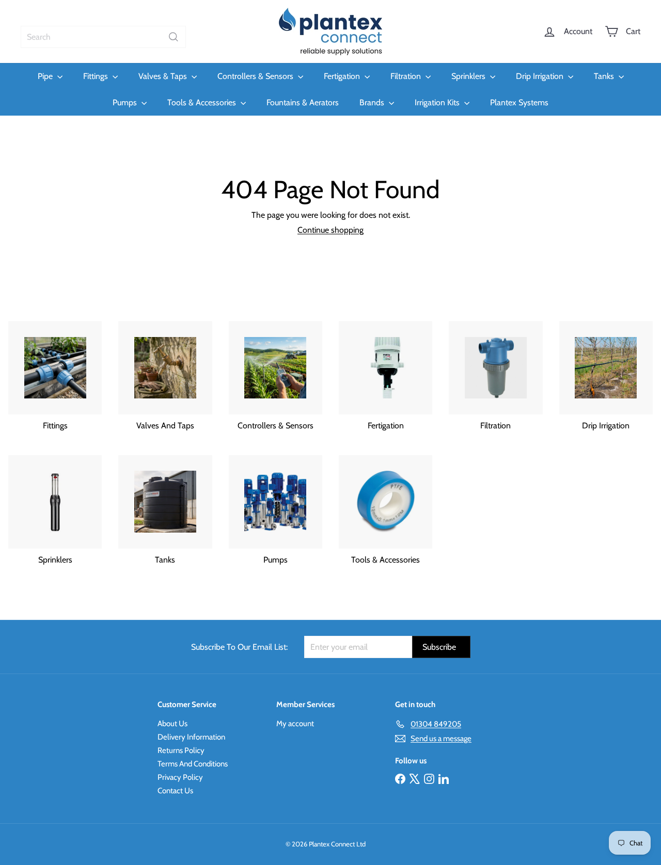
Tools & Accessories (202, 102)
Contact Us (175, 790)
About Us (172, 723)
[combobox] (103, 37)
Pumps (126, 102)
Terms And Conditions (193, 763)
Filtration (406, 76)
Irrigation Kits (438, 102)
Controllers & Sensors (256, 76)
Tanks (605, 76)
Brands (372, 102)
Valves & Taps (163, 76)
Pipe (46, 76)
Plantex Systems (519, 102)
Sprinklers (469, 76)
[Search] (173, 37)
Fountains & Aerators (302, 102)
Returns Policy (181, 750)
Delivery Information (191, 737)
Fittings (96, 76)
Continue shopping (330, 230)
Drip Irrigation (540, 76)
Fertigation (343, 76)
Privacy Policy (180, 777)
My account (295, 723)
